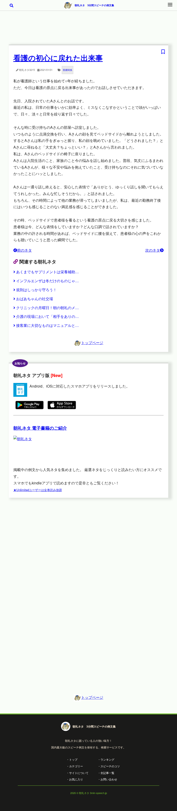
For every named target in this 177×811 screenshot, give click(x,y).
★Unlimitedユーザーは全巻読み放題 (37, 490)
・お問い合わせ (107, 779)
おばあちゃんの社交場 (34, 298)
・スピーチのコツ (109, 766)
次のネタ (152, 250)
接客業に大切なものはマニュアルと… (47, 325)
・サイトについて (77, 773)
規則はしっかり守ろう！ (36, 289)
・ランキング (106, 759)
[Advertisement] (88, 30)
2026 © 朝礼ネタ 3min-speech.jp (88, 793)
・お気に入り (74, 779)
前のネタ (24, 250)
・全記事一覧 (106, 773)
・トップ (71, 759)
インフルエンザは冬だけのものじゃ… (47, 280)
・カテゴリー (74, 766)
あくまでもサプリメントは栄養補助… (47, 271)
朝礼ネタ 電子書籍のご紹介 (40, 428)
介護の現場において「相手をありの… (47, 316)
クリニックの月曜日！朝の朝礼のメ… (47, 307)
